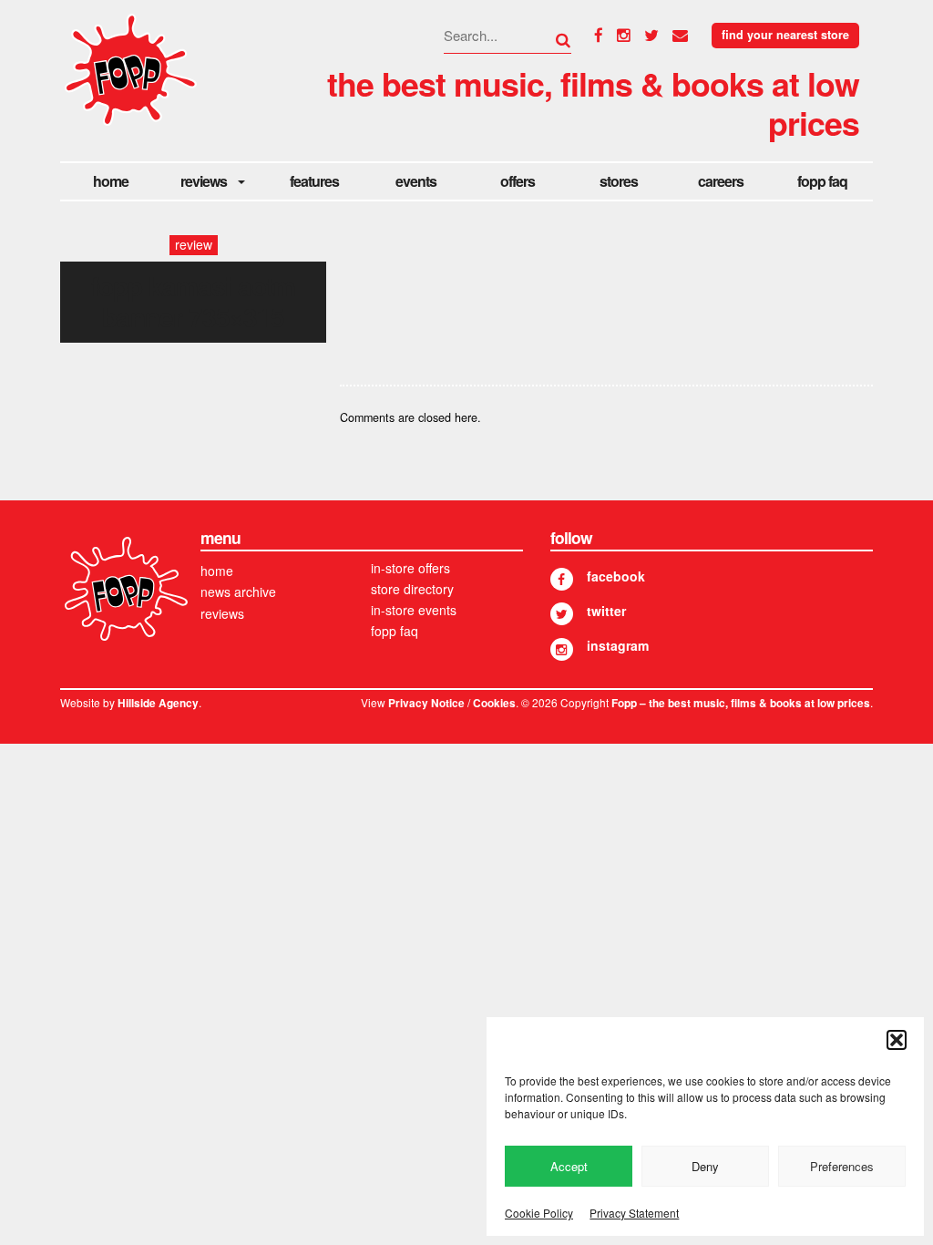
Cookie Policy (539, 1212)
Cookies (494, 703)
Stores (619, 180)
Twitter (606, 611)
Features (314, 180)
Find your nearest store (785, 34)
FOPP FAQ (822, 180)
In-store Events (413, 610)
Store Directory (412, 589)
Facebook (616, 576)
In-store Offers (410, 568)
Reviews (203, 180)
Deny (705, 1166)
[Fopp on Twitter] (561, 613)
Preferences (842, 1166)
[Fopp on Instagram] (561, 649)
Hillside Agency (158, 703)
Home (110, 180)
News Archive (238, 591)
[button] (896, 1040)
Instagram (618, 645)
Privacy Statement (634, 1212)
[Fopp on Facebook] (561, 579)
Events (415, 180)
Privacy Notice (426, 703)
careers (720, 180)
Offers (517, 180)
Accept (569, 1166)
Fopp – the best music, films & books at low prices (740, 703)
